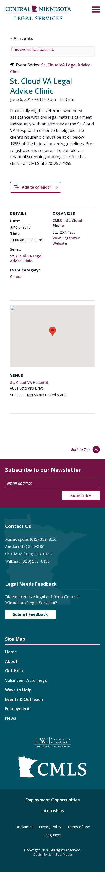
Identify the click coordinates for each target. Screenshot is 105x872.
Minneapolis (17, 539)
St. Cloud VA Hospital (29, 382)
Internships (52, 810)
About (11, 661)
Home (11, 652)
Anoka (11, 546)
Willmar (12, 561)
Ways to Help (18, 690)
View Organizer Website (66, 241)
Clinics (15, 276)
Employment (17, 709)
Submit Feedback (30, 614)
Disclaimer (24, 826)
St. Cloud (13, 553)
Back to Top (80, 449)
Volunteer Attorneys (26, 680)
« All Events (21, 38)
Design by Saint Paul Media (52, 854)
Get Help (14, 671)
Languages (53, 834)
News (10, 718)
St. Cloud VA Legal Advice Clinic (26, 258)
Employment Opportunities (52, 800)
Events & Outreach (24, 699)
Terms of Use (78, 826)
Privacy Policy (50, 826)
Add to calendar (36, 187)
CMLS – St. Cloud (67, 220)
